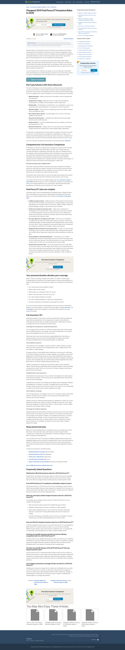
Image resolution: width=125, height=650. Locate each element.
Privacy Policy (71, 646)
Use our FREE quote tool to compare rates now (39, 465)
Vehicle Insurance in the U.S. (37, 454)
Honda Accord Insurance (85, 54)
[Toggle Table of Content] (36, 80)
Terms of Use (57, 269)
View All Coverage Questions (86, 35)
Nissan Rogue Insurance (84, 52)
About (27, 640)
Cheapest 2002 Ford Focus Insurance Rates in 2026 (41, 582)
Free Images (88, 646)
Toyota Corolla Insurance (85, 50)
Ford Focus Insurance (84, 43)
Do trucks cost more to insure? (86, 26)
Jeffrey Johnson (44, 34)
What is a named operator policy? (87, 13)
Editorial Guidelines (31, 42)
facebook (98, 639)
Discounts (87, 2)
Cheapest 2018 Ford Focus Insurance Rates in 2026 (53, 623)
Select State (68, 2)
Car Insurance (79, 2)
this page (30, 309)
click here (67, 140)
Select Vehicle (59, 2)
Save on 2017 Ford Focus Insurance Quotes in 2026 (34, 623)
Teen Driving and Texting (36, 459)
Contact (65, 646)
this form (67, 307)
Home (27, 7)
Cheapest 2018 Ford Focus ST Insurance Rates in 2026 (71, 624)
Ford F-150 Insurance (84, 48)
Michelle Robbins (62, 34)
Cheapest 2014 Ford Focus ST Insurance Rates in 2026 (59, 581)
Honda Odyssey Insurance (85, 46)
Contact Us (32, 640)
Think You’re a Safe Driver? (36, 456)
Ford (48, 7)
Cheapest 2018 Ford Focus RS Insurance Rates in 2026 (90, 624)
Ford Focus (53, 7)
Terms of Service (80, 646)
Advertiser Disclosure (68, 38)
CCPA (93, 646)
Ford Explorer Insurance (84, 56)
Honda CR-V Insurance (84, 58)
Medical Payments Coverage (37, 451)
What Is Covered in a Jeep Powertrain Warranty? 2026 (85, 19)
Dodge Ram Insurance (84, 41)
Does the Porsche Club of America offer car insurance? (87, 32)
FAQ (74, 2)
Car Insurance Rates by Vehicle (38, 7)
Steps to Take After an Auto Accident (39, 461)
